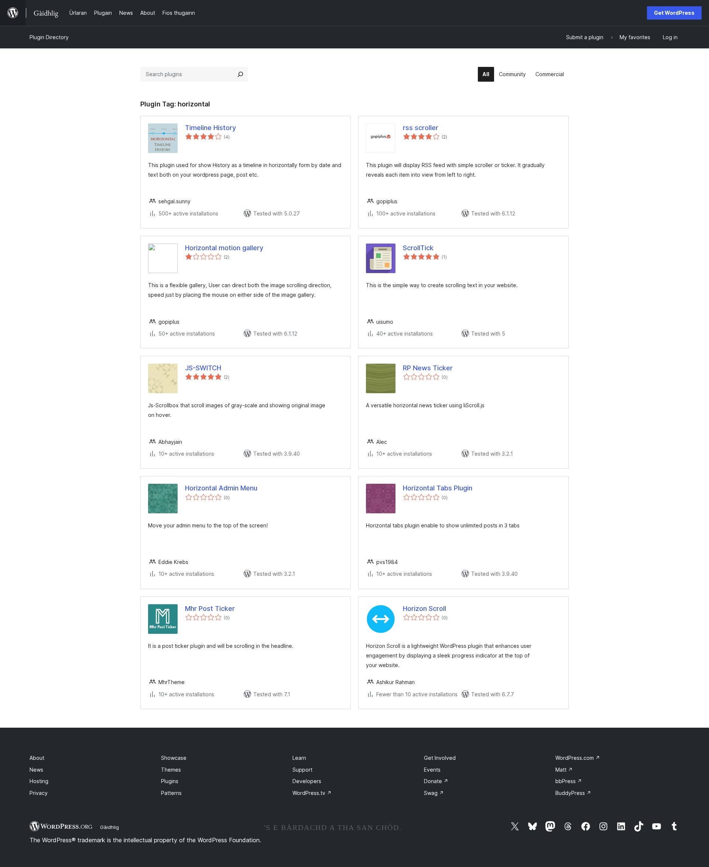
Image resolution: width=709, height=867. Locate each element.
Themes (171, 769)
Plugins (169, 781)
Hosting (39, 781)
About (37, 758)
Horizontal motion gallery (224, 248)
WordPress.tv (312, 793)
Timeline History (210, 128)
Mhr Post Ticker (210, 608)
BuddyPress (573, 793)
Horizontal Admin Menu (221, 488)
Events (432, 769)
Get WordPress (674, 13)
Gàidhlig (109, 827)
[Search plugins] (240, 74)
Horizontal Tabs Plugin (437, 488)
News (36, 769)
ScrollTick (418, 248)
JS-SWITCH (203, 368)
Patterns (171, 793)
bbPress (568, 781)
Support (302, 769)
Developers (306, 781)
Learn (299, 758)
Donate (436, 781)
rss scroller (420, 128)
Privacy (39, 793)
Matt (564, 769)
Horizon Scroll (424, 608)
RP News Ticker (428, 368)
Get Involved (440, 758)
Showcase (173, 758)
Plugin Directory (49, 37)
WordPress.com (577, 758)
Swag (434, 793)
